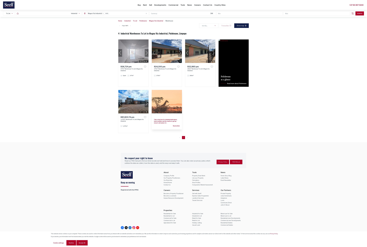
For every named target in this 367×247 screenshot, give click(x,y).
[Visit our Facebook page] (122, 227)
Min (219, 13)
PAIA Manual (236, 162)
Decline (71, 243)
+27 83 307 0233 (356, 5)
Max (286, 13)
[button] (103, 13)
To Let (135, 21)
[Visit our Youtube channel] (137, 227)
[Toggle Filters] (353, 13)
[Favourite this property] (145, 66)
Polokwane (143, 21)
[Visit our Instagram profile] (133, 227)
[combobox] (115, 13)
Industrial (127, 21)
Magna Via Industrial (156, 21)
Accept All (82, 243)
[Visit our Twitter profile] (126, 227)
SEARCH (359, 13)
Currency (154, 13)
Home (120, 21)
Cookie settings (58, 243)
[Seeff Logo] (9, 5)
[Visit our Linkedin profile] (130, 227)
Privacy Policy (222, 162)
